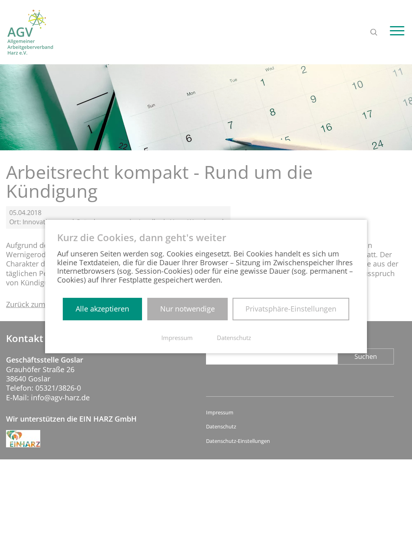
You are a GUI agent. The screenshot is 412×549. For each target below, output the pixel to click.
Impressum (219, 412)
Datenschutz (221, 426)
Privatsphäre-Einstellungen (290, 308)
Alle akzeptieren (102, 308)
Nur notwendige (187, 308)
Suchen (365, 356)
